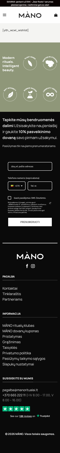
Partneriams (12, 299)
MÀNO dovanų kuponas (20, 331)
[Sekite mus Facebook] (27, 266)
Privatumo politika (16, 353)
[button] (4, 15)
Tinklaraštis (11, 293)
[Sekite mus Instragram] (33, 266)
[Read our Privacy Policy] (50, 203)
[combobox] (17, 185)
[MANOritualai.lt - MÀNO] (30, 15)
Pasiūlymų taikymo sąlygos (23, 358)
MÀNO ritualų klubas (18, 325)
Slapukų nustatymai (18, 364)
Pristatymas (12, 336)
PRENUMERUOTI (30, 222)
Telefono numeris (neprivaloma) (23, 177)
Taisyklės (9, 347)
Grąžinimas (11, 342)
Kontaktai (10, 288)
